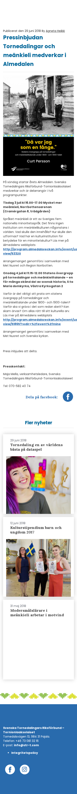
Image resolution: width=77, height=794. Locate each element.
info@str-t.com (26, 745)
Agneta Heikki (55, 31)
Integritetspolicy (24, 753)
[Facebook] (68, 399)
